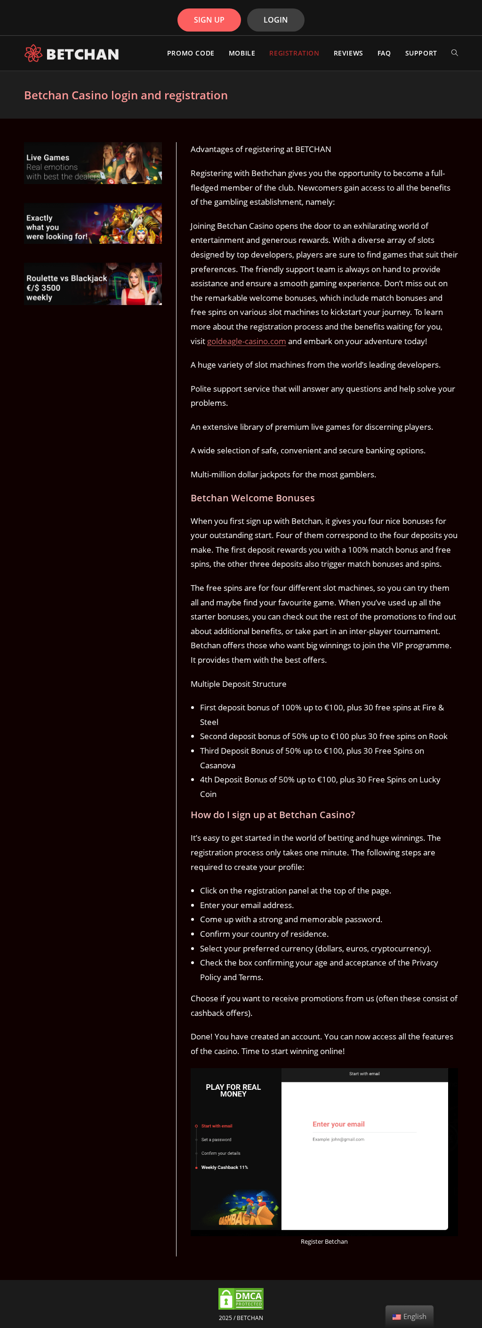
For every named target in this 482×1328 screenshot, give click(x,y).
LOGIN (276, 20)
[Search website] (454, 53)
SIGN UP (209, 20)
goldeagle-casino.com (246, 341)
